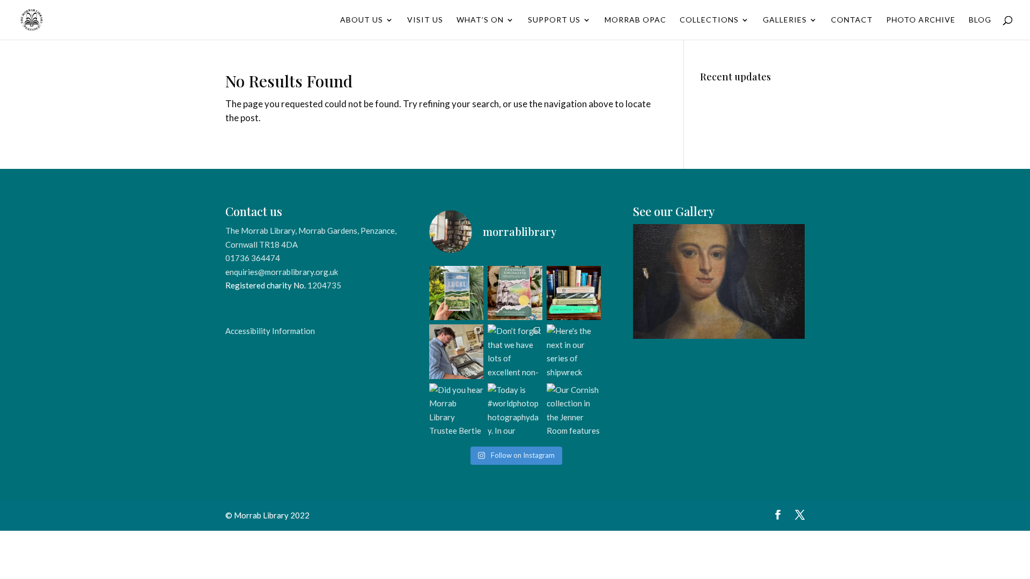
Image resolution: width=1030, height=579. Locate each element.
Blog (980, 20)
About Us (361, 20)
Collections (709, 20)
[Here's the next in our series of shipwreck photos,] (574, 351)
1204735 (324, 285)
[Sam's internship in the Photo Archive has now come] (456, 351)
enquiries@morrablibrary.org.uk (281, 272)
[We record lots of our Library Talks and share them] (515, 293)
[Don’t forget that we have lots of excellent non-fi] (515, 351)
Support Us (554, 20)
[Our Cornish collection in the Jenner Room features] (574, 410)
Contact (852, 20)
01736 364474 (252, 258)
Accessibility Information (270, 331)
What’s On (480, 20)
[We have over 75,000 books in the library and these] (574, 293)
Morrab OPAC (635, 20)
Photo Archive (920, 20)
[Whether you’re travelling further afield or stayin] (456, 293)
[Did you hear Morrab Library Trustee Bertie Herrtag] (456, 410)
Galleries (785, 20)
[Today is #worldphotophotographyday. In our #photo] (515, 410)
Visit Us (425, 20)
